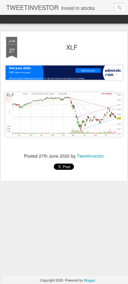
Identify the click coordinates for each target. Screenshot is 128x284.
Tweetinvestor (90, 156)
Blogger (89, 279)
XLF (71, 47)
